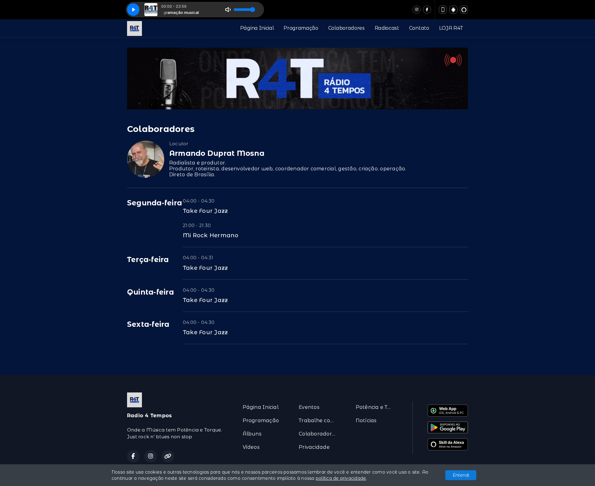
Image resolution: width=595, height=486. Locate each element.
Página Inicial (257, 28)
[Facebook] (427, 10)
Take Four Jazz (205, 210)
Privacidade (314, 447)
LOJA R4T (451, 28)
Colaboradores (346, 28)
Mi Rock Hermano (211, 235)
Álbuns (252, 434)
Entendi (461, 475)
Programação (301, 28)
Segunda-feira (154, 203)
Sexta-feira (148, 324)
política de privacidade (341, 478)
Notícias (366, 420)
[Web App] (443, 10)
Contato (419, 28)
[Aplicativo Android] (453, 10)
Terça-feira (148, 259)
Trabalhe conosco (320, 420)
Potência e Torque (377, 407)
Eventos (309, 407)
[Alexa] (464, 10)
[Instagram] (416, 10)
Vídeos (251, 447)
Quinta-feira (150, 292)
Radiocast (387, 28)
